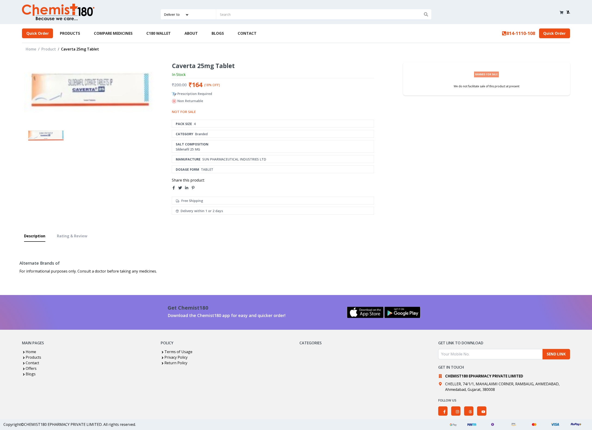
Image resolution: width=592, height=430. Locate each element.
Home (31, 49)
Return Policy (175, 362)
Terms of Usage (178, 351)
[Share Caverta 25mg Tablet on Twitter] (181, 188)
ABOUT (191, 33)
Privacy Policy (176, 357)
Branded (201, 134)
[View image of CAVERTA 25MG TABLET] (46, 135)
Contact (32, 362)
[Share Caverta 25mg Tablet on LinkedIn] (188, 188)
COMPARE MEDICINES (113, 33)
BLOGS (218, 33)
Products (33, 357)
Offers (31, 368)
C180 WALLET (158, 33)
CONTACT (247, 33)
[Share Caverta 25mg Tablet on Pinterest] (194, 188)
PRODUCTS (70, 33)
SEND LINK (556, 354)
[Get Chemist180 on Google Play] (402, 312)
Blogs (31, 374)
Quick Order (37, 33)
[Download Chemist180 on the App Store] (365, 312)
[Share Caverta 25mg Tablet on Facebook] (175, 188)
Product (48, 49)
